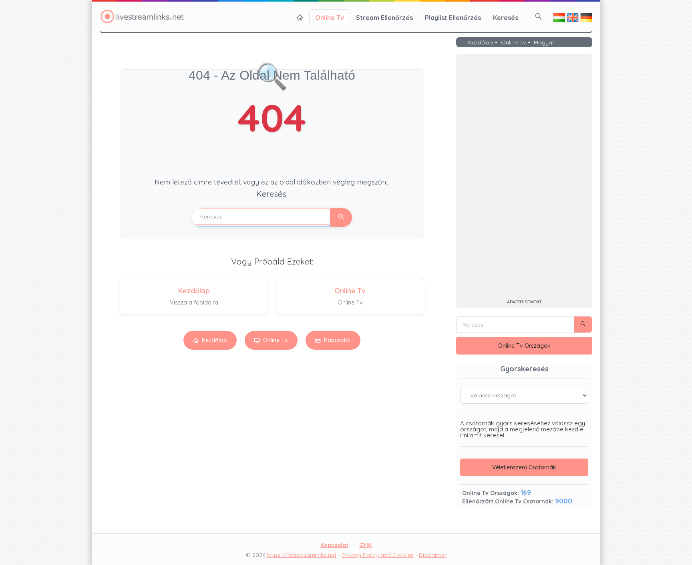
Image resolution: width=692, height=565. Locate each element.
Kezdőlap (214, 340)
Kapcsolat (337, 340)
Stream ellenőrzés (384, 18)
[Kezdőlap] (300, 17)
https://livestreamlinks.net (301, 555)
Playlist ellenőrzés (453, 18)
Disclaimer (433, 555)
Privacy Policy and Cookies (378, 555)
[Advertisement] (524, 178)
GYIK (365, 545)
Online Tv (329, 18)
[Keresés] (538, 16)
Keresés (505, 18)
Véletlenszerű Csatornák (524, 467)
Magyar (544, 43)
